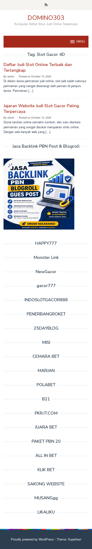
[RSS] (46, 5)
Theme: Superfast (69, 539)
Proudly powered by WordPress (32, 539)
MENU (80, 42)
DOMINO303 (46, 18)
